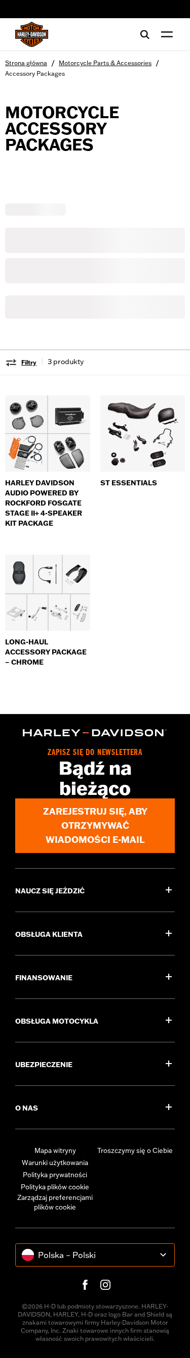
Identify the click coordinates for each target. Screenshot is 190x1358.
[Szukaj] (145, 34)
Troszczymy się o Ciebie (135, 1150)
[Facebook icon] (85, 1285)
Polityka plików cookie (55, 1187)
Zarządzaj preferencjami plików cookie (55, 1202)
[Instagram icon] (105, 1285)
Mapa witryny (55, 1150)
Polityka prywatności (55, 1175)
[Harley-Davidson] (95, 732)
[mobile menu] (165, 34)
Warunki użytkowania (55, 1163)
